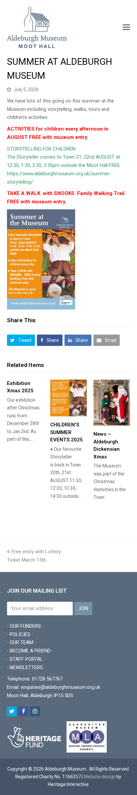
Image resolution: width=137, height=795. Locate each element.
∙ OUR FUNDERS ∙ (25, 626)
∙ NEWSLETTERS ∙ (26, 667)
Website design (99, 776)
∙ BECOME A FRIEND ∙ (30, 651)
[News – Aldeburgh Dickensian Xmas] (111, 403)
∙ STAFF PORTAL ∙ (26, 659)
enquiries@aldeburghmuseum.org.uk (60, 687)
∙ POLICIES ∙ (20, 634)
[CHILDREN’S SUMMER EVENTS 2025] (68, 398)
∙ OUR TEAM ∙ (21, 642)
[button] (126, 27)
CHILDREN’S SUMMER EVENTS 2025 (66, 432)
